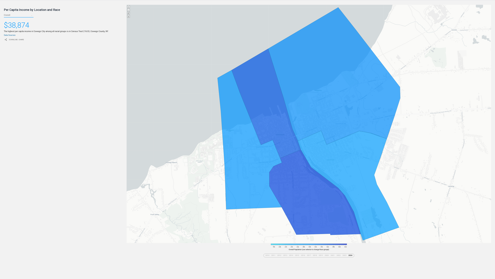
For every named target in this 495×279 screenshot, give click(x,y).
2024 (350, 255)
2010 (267, 255)
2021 (333, 255)
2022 (338, 255)
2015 (297, 255)
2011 (273, 255)
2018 (315, 255)
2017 (309, 255)
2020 (327, 255)
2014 (291, 255)
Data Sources (9, 35)
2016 (303, 255)
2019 (321, 255)
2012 (279, 255)
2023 (344, 255)
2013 (285, 255)
